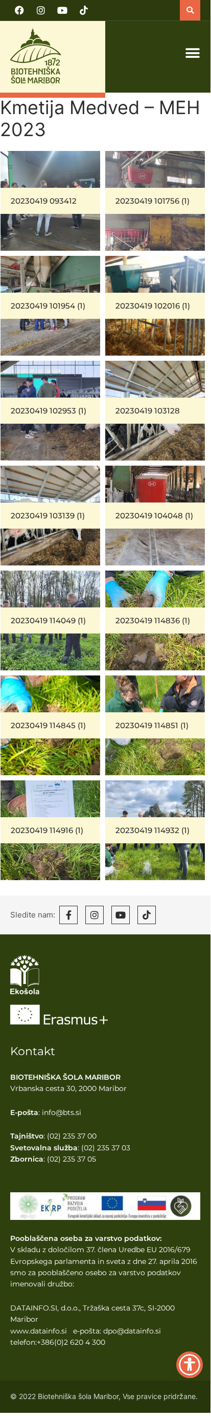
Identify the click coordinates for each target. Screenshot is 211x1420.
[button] (190, 10)
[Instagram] (41, 10)
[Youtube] (62, 10)
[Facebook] (19, 10)
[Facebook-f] (68, 915)
